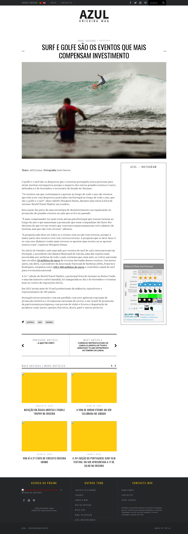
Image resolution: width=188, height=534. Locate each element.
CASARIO (79, 495)
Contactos (127, 495)
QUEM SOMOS (128, 490)
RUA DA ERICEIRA (83, 505)
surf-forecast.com (146, 320)
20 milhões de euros (48, 260)
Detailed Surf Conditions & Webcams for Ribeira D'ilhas (141, 317)
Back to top (162, 528)
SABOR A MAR (81, 500)
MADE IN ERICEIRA (83, 515)
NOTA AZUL (80, 510)
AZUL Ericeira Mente (85, 520)
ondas (81, 40)
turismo (49, 322)
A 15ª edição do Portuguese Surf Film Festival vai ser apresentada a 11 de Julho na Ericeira (94, 462)
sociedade (91, 40)
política (30, 322)
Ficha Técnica (129, 500)
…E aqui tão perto (45, 341)
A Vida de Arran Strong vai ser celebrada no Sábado (94, 411)
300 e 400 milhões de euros (68, 267)
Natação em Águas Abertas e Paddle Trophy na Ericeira (44, 411)
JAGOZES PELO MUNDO (85, 490)
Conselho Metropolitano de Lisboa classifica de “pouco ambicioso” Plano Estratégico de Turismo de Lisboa (93, 345)
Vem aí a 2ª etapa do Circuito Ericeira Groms (44, 460)
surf (40, 322)
